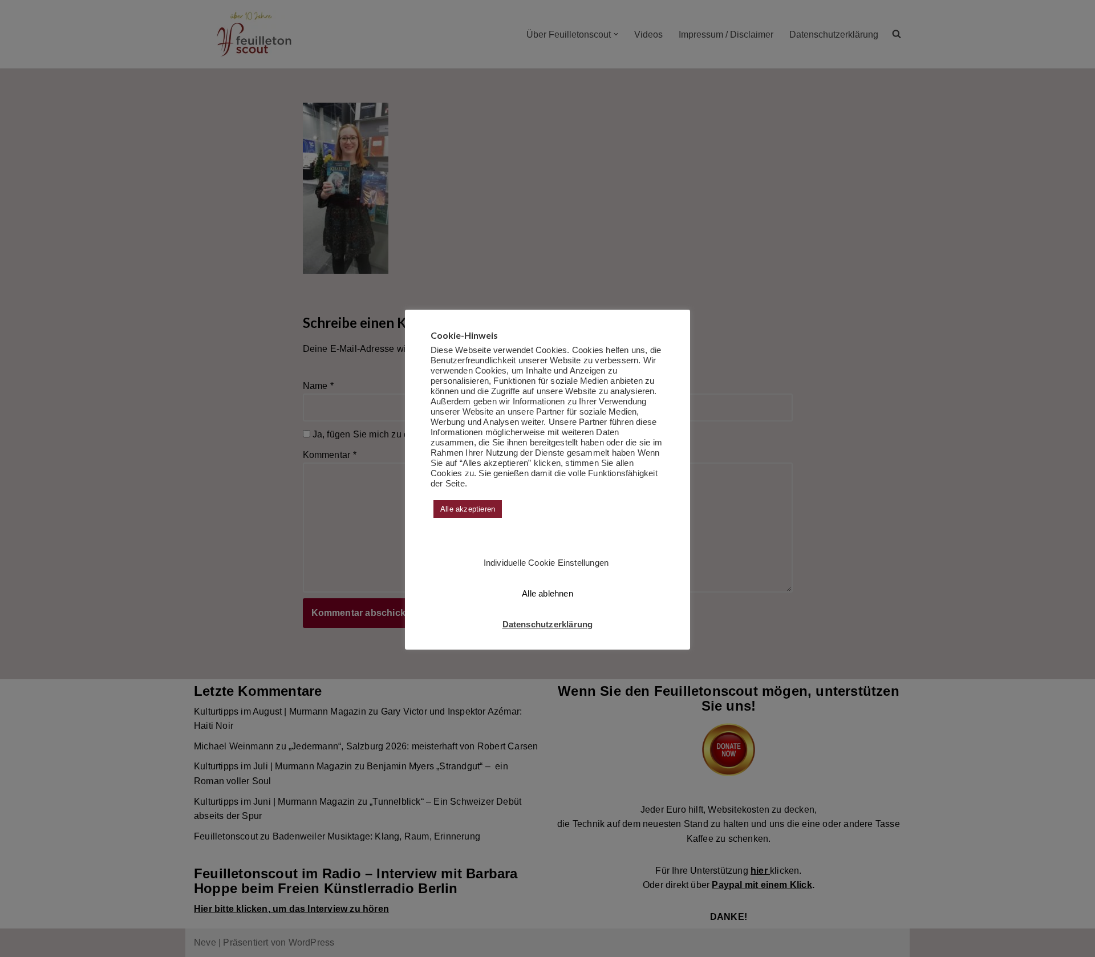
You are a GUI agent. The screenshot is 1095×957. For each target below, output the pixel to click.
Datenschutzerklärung (547, 624)
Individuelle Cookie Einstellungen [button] (546, 562)
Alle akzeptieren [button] (467, 509)
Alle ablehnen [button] (547, 593)
